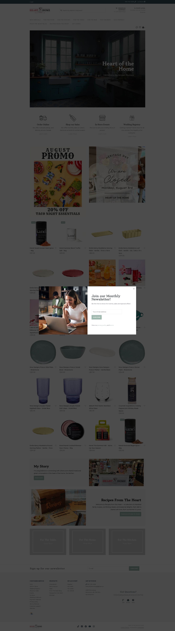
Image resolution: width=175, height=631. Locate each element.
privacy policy (102, 325)
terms (112, 325)
